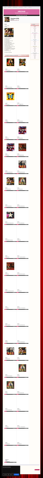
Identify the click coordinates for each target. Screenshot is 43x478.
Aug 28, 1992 (26, 360)
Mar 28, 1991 (26, 377)
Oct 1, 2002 (26, 258)
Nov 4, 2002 (14, 258)
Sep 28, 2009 (26, 156)
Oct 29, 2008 (14, 224)
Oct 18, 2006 (26, 224)
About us (30, 7)
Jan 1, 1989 (26, 394)
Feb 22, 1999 (26, 292)
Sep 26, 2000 (14, 292)
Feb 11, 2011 (26, 139)
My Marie (9, 7)
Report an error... (37, 469)
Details (5, 71)
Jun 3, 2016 (14, 105)
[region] (11, 471)
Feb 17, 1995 (14, 343)
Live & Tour (21, 7)
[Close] (19, 466)
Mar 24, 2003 (26, 241)
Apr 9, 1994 (14, 360)
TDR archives (15, 7)
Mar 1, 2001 (26, 275)
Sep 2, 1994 (26, 343)
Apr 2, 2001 (14, 275)
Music (25, 7)
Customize (5, 474)
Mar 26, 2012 (14, 122)
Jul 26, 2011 (14, 139)
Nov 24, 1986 (14, 445)
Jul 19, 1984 (14, 462)
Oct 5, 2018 (14, 88)
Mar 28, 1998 (14, 309)
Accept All (16, 474)
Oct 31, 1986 (26, 445)
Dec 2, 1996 (14, 326)
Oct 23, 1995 (26, 326)
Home (5, 7)
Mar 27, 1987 (26, 428)
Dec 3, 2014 (26, 105)
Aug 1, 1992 (14, 377)
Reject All (11, 474)
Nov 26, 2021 (14, 71)
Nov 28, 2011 (26, 122)
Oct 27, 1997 (26, 309)
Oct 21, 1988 (26, 411)
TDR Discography (13, 72)
